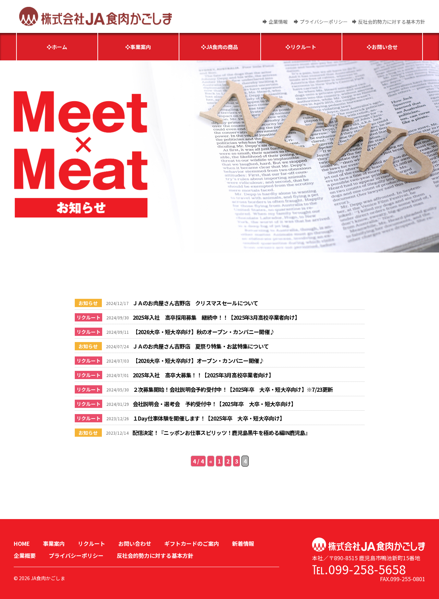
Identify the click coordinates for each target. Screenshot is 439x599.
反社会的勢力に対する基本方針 (391, 21)
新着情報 (243, 543)
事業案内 (54, 543)
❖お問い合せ (382, 46)
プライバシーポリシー (324, 21)
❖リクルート (300, 46)
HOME (22, 543)
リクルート (91, 543)
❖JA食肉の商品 (219, 46)
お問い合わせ (134, 543)
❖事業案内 (138, 46)
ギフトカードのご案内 (191, 543)
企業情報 (278, 21)
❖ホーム (57, 46)
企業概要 (25, 555)
